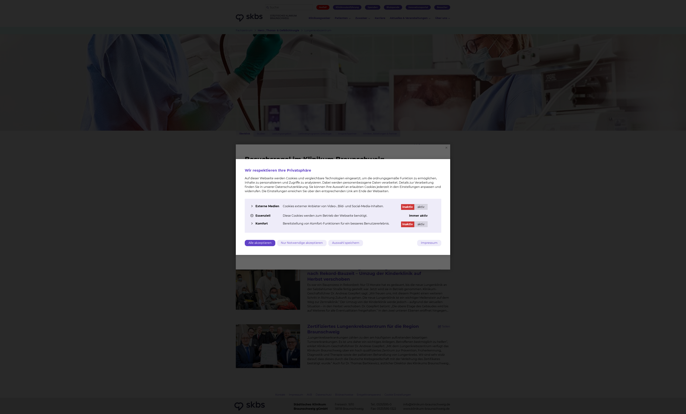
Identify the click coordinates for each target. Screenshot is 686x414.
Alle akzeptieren (260, 243)
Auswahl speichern (345, 243)
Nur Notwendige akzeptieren (302, 243)
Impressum (429, 243)
